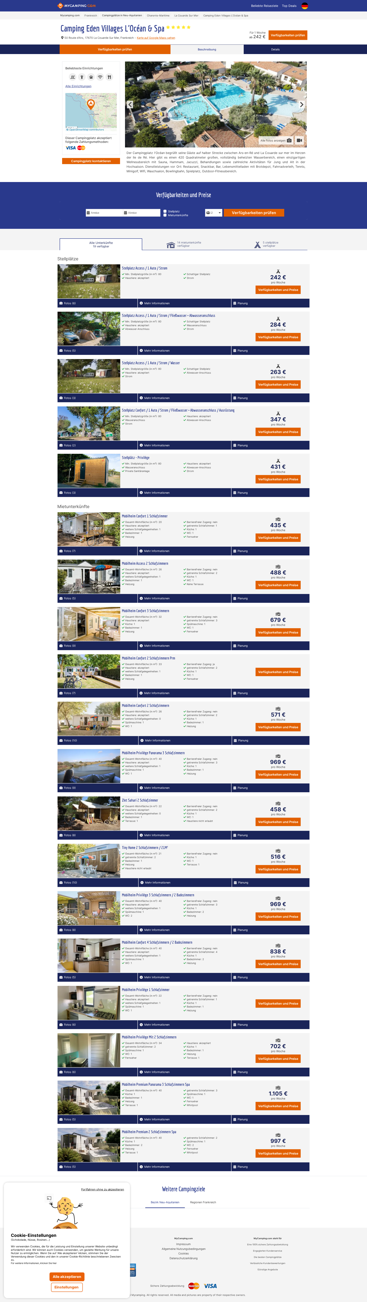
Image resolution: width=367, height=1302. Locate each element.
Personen (212, 206)
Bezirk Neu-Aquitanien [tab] (165, 1202)
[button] (91, 105)
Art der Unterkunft (178, 206)
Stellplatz (174, 211)
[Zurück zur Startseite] (76, 6)
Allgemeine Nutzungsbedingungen (183, 1248)
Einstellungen (66, 1287)
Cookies (183, 1253)
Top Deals (289, 6)
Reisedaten (94, 206)
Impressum (183, 1244)
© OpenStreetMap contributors (85, 129)
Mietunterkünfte (178, 215)
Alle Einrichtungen (78, 86)
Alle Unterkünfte (101, 244)
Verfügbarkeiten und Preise (278, 290)
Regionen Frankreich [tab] (203, 1202)
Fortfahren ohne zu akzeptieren (102, 1189)
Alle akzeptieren (67, 1276)
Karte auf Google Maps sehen (156, 37)
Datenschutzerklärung (184, 1258)
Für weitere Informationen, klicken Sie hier (34, 1263)
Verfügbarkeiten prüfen (288, 35)
